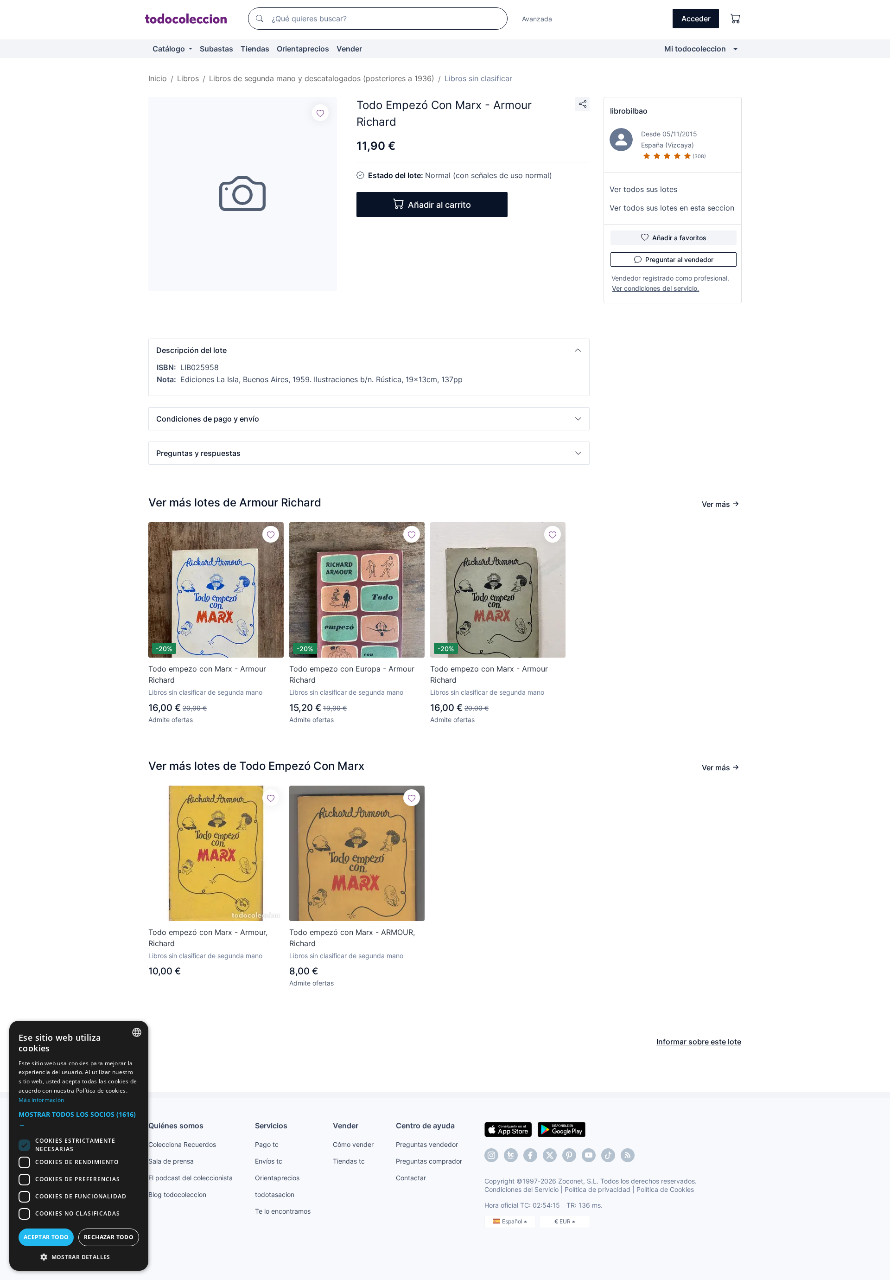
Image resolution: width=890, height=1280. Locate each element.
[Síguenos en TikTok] (608, 1155)
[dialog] (78, 1146)
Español (513, 1221)
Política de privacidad (597, 1189)
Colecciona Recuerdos (182, 1144)
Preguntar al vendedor (679, 259)
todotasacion (274, 1194)
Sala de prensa (171, 1161)
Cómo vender (353, 1144)
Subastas (216, 48)
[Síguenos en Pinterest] (569, 1155)
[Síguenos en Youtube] (589, 1155)
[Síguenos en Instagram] (491, 1155)
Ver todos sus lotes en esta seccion (672, 207)
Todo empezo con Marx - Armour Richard (207, 674)
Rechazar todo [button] (109, 1237)
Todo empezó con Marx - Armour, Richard (207, 938)
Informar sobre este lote (698, 1041)
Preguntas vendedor (427, 1144)
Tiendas (255, 48)
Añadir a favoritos (679, 238)
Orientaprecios (303, 48)
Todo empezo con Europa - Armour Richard (351, 674)
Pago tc (267, 1144)
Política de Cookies (665, 1189)
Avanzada (537, 19)
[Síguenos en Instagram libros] (511, 1155)
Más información (41, 1100)
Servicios (271, 1125)
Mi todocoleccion (695, 48)
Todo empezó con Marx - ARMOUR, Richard (352, 938)
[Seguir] (320, 112)
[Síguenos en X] (550, 1155)
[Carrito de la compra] (735, 19)
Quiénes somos (175, 1125)
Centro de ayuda (425, 1125)
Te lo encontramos (283, 1211)
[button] (369, 350)
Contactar (411, 1178)
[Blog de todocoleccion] (628, 1155)
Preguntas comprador (429, 1161)
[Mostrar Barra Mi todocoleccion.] (735, 48)
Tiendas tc (349, 1161)
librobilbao (629, 110)
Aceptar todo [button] (46, 1237)
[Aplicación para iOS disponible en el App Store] (508, 1128)
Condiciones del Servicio (521, 1189)
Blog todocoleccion (177, 1194)
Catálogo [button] (170, 48)
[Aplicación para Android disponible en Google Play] (561, 1128)
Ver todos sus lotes (643, 189)
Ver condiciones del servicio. (655, 288)
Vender (349, 48)
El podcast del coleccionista (190, 1178)
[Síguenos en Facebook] (530, 1155)
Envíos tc (268, 1161)
